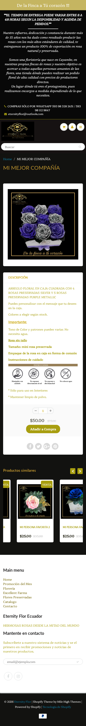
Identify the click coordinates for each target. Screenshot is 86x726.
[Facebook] (8, 676)
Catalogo (9, 601)
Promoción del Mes (17, 583)
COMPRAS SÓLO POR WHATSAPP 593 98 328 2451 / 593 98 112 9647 (44, 108)
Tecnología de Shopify (57, 707)
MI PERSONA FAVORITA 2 (23, 527)
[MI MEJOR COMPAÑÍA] (43, 224)
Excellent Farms (15, 592)
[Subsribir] (77, 662)
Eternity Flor (23, 701)
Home (7, 159)
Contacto (10, 606)
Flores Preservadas (17, 597)
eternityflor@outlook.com (25, 114)
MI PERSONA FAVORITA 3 (66, 527)
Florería (9, 588)
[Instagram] (18, 676)
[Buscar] (79, 146)
